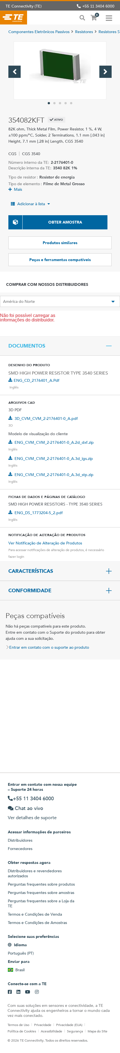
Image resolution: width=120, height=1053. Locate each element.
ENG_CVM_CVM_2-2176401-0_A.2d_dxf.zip (54, 442)
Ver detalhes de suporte (32, 818)
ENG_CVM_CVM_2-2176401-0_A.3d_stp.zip (54, 474)
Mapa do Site (97, 1031)
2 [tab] (54, 103)
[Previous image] (14, 72)
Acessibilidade (51, 1031)
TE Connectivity (13, 17)
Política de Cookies (22, 1031)
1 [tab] (49, 103)
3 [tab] (60, 103)
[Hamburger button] (109, 17)
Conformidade (29, 591)
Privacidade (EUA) (69, 1024)
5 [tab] (71, 103)
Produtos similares (60, 242)
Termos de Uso (18, 1024)
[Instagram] (37, 992)
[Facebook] (10, 992)
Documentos (26, 346)
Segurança (75, 1031)
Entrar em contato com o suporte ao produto (49, 647)
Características (30, 571)
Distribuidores (20, 840)
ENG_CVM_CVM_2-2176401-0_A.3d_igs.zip (54, 458)
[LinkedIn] (18, 992)
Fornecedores (20, 848)
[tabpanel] (60, 70)
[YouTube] (27, 992)
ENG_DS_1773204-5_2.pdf (39, 512)
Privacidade (42, 1024)
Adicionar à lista (31, 203)
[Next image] (105, 72)
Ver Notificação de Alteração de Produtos (45, 543)
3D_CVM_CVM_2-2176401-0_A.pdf (46, 418)
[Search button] (82, 17)
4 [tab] (65, 103)
